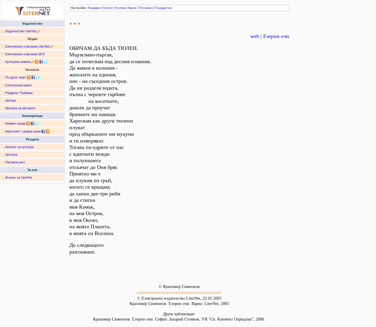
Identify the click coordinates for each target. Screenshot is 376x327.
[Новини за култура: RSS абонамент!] (36, 61)
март (22, 77)
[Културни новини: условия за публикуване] (32, 61)
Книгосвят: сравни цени (23, 131)
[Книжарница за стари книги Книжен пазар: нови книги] (28, 123)
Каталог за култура (19, 147)
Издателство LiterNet (20, 31)
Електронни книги (18, 85)
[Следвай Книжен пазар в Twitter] (37, 123)
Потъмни (145, 7)
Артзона (11, 154)
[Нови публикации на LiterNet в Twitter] (37, 77)
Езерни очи (276, 36)
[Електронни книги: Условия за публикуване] (38, 31)
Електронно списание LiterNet (27, 46)
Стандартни (163, 7)
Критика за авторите (20, 108)
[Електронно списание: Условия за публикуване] (52, 46)
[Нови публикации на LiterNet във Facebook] (33, 77)
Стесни (106, 7)
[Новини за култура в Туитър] (45, 61)
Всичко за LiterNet (18, 177)
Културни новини (18, 61)
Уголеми (120, 7)
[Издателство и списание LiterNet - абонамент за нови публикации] (29, 77)
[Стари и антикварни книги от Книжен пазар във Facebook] (32, 123)
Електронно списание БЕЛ (25, 54)
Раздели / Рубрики (19, 93)
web (254, 36)
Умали (131, 7)
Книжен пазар (15, 123)
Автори (10, 100)
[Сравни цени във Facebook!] (43, 131)
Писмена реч (15, 162)
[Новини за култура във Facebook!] (41, 61)
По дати (11, 77)
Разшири (94, 7)
